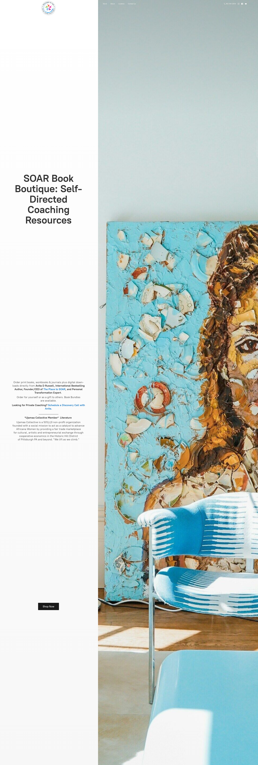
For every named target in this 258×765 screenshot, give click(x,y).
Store (105, 4)
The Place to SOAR (54, 389)
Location (121, 4)
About (112, 4)
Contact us (132, 4)
